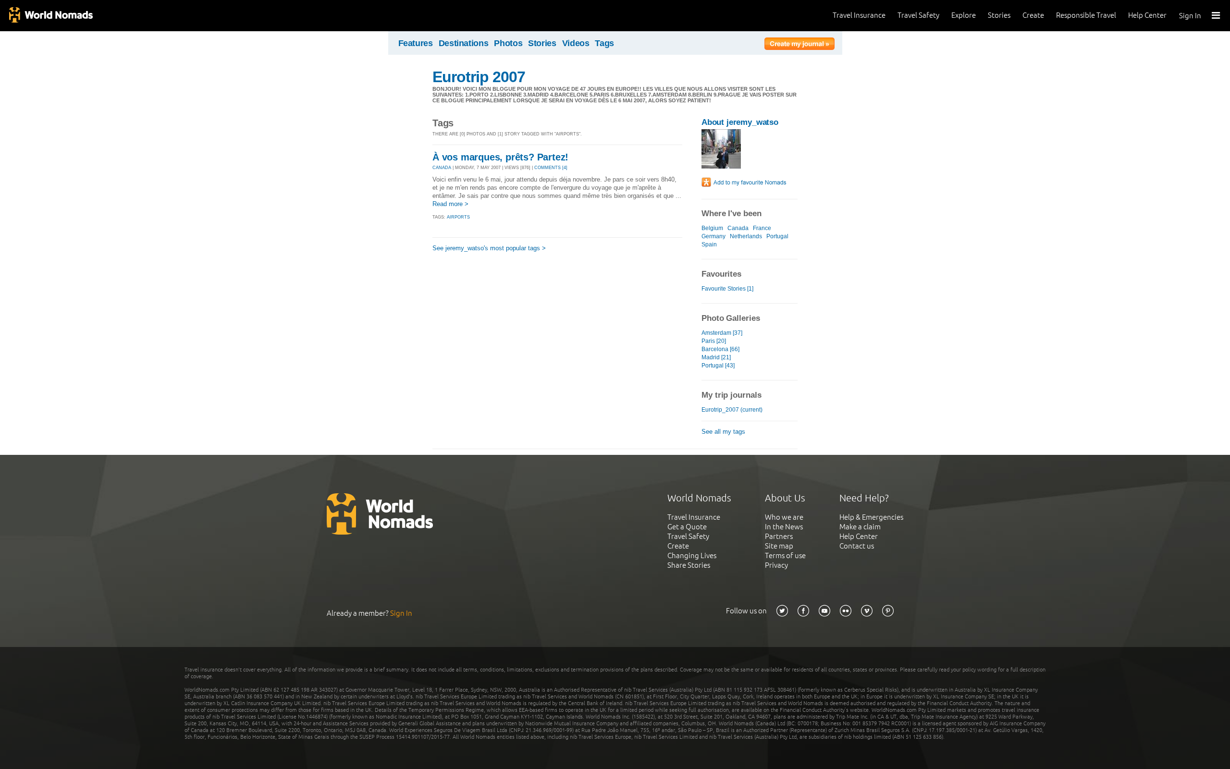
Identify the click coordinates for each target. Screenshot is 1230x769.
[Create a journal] (799, 45)
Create (1033, 15)
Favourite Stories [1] (727, 288)
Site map (779, 546)
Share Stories (688, 565)
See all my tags (723, 431)
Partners (779, 536)
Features (415, 43)
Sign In (1190, 16)
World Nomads (50, 15)
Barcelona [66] (720, 349)
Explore (963, 15)
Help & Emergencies (871, 517)
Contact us (856, 546)
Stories (999, 15)
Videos (576, 43)
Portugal (777, 236)
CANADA (441, 167)
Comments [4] (550, 167)
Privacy (776, 565)
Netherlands (746, 236)
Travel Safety (918, 15)
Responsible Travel (1086, 15)
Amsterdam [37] (721, 333)
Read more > (450, 204)
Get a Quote (687, 527)
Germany (713, 236)
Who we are (784, 517)
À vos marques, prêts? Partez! (500, 157)
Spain (709, 244)
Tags (604, 43)
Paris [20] (713, 341)
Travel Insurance (859, 15)
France (762, 228)
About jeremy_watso (739, 122)
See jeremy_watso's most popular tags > (489, 248)
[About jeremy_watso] (721, 166)
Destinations (464, 43)
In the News (784, 527)
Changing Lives (691, 555)
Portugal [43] (718, 365)
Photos (508, 43)
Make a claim (860, 527)
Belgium (712, 228)
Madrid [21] (716, 357)
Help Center (1147, 15)
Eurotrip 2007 (479, 76)
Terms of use (785, 555)
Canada (738, 228)
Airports (458, 217)
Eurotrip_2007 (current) (732, 409)
